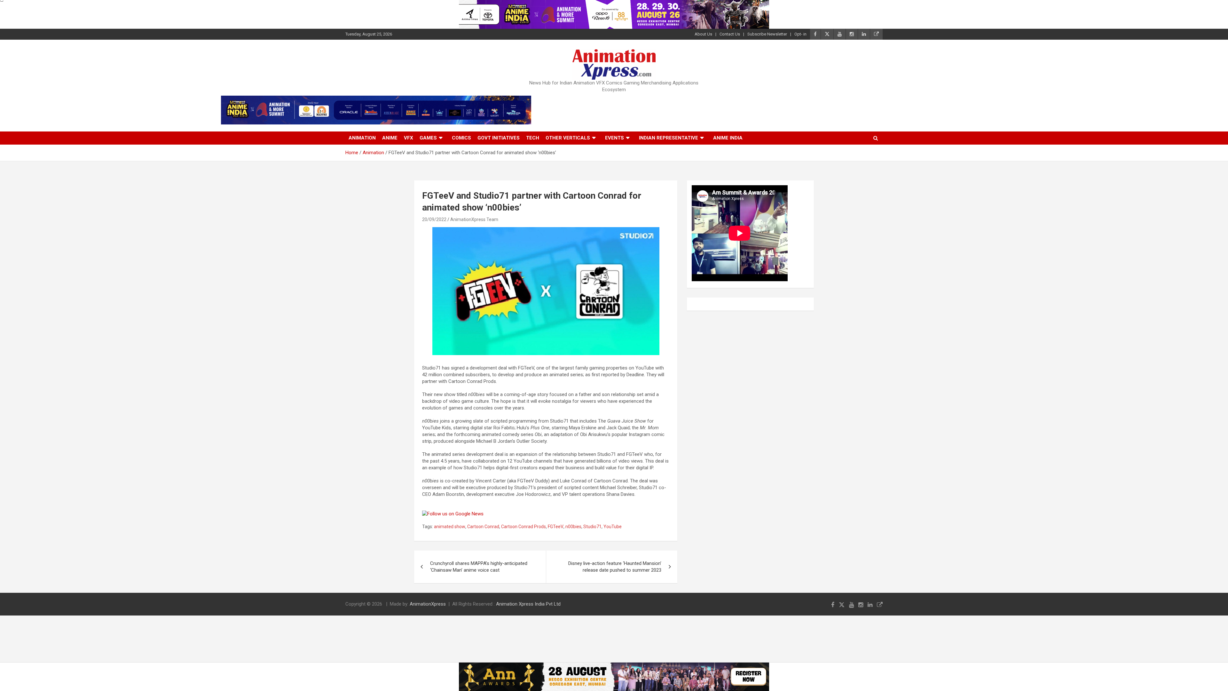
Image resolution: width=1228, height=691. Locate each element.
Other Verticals (568, 138)
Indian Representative (668, 138)
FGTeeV (555, 526)
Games (428, 138)
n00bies (573, 526)
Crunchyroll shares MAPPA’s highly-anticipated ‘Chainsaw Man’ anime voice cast (478, 566)
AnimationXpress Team (474, 219)
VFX (408, 138)
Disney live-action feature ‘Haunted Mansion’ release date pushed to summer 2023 (614, 566)
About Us (703, 34)
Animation (362, 138)
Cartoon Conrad (483, 526)
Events (614, 138)
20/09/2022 (434, 219)
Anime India (728, 138)
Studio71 (592, 526)
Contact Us (730, 34)
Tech (532, 138)
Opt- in (800, 34)
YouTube (612, 526)
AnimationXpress (428, 604)
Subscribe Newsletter (767, 34)
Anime (390, 138)
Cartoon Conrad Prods (523, 526)
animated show (449, 526)
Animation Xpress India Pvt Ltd (528, 604)
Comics (461, 138)
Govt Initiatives (498, 138)
